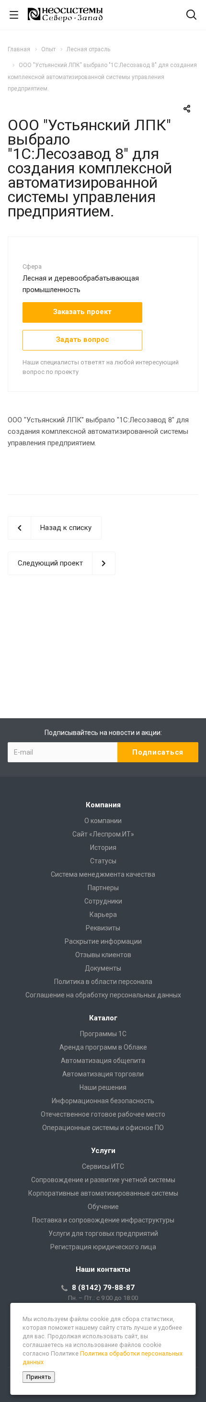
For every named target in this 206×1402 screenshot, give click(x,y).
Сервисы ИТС (103, 1166)
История (103, 847)
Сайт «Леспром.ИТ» (103, 834)
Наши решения (103, 1087)
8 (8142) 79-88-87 (103, 1287)
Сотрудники (103, 901)
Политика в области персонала (103, 981)
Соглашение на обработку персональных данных (103, 995)
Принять (38, 1376)
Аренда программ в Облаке (103, 1047)
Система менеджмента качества (103, 874)
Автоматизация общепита (103, 1060)
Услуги (103, 1150)
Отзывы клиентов (103, 955)
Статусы (103, 861)
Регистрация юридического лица (103, 1247)
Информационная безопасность (103, 1101)
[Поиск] (191, 16)
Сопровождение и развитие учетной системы (103, 1180)
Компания (103, 805)
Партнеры (103, 888)
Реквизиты (103, 928)
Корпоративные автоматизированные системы (103, 1193)
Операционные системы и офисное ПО (103, 1127)
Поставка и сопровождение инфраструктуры (103, 1220)
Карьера (103, 914)
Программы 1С (103, 1034)
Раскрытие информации (103, 941)
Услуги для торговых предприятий (103, 1233)
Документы (103, 968)
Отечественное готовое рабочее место (103, 1114)
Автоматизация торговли (103, 1074)
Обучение (103, 1206)
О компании (103, 821)
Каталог (103, 1018)
